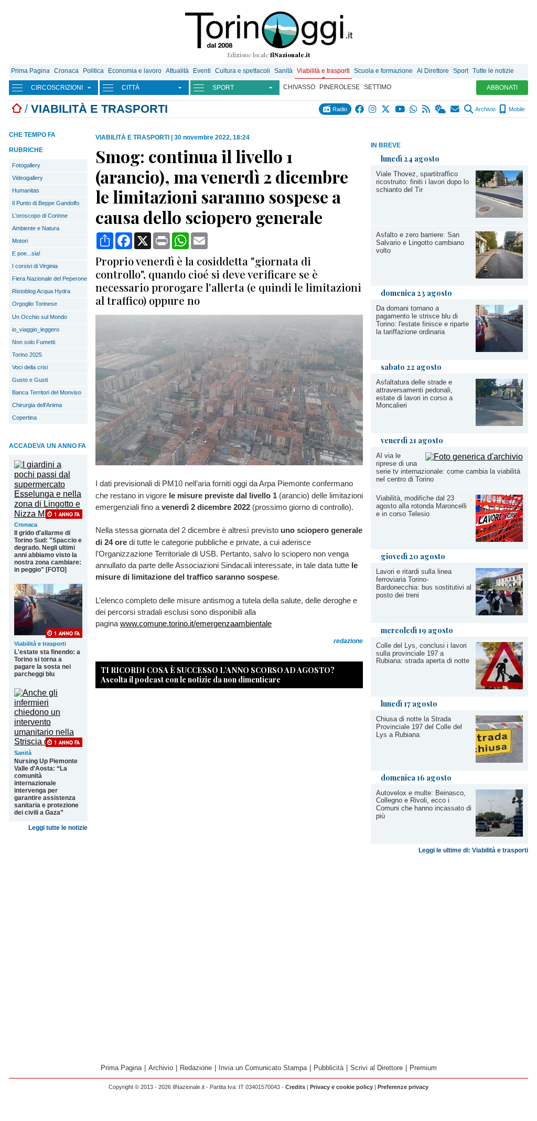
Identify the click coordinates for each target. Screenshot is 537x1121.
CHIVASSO (299, 87)
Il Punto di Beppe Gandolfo (45, 203)
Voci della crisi (30, 367)
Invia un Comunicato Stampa (263, 1068)
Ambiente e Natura (35, 228)
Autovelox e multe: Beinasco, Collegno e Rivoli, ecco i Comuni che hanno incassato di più (423, 804)
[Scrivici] (455, 109)
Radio (339, 109)
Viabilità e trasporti (323, 70)
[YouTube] (400, 109)
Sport (460, 70)
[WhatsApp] (414, 109)
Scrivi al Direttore (376, 1068)
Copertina (24, 417)
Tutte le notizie (493, 70)
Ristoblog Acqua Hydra (41, 291)
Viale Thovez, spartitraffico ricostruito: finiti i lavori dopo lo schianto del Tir (422, 182)
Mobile (516, 109)
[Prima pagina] (17, 108)
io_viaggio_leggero (35, 329)
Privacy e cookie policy (341, 1087)
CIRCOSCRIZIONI (57, 87)
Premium (423, 1068)
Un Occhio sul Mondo (39, 317)
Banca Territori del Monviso (46, 392)
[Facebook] (360, 109)
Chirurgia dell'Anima (37, 405)
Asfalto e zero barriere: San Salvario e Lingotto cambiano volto (420, 242)
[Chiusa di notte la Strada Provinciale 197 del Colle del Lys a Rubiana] (499, 759)
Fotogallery (26, 165)
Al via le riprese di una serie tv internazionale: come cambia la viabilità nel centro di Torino (448, 467)
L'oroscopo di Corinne (40, 215)
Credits (295, 1087)
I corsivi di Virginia (35, 266)
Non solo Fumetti (33, 342)
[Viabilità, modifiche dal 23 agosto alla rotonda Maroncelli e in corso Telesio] (499, 539)
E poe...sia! (26, 253)
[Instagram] (373, 109)
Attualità (177, 70)
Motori (20, 241)
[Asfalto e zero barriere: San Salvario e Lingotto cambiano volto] (499, 275)
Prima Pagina (30, 70)
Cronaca (66, 70)
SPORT (223, 87)
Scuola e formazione (383, 70)
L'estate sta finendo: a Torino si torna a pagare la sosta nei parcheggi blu (47, 663)
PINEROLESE (339, 87)
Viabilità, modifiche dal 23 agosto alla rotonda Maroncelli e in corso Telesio (421, 506)
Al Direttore (433, 70)
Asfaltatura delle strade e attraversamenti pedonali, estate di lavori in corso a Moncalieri (414, 394)
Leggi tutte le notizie (58, 827)
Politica (93, 70)
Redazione (196, 1068)
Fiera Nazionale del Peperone (49, 278)
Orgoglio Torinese (34, 304)
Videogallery (27, 178)
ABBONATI (502, 87)
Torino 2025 (27, 354)
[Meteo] (441, 109)
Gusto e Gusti (30, 380)
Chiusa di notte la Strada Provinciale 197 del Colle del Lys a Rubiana (419, 727)
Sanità (283, 70)
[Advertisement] (449, 930)
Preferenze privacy (403, 1087)
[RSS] (426, 109)
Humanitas (25, 190)
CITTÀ (130, 87)
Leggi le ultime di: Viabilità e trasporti (473, 850)
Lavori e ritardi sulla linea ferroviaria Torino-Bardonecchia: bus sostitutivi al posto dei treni (423, 583)
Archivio (485, 109)
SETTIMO (377, 87)
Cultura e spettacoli (242, 70)
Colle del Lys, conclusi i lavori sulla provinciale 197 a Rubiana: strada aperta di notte (422, 653)
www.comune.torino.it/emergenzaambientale (196, 623)
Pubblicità (328, 1068)
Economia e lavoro (135, 70)
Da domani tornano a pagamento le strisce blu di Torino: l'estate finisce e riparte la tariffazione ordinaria (422, 320)
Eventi (202, 70)
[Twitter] (386, 109)
